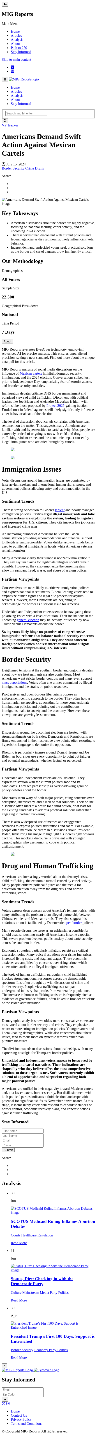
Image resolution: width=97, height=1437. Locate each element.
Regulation (45, 1235)
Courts (15, 1235)
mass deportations (14, 682)
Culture (16, 1292)
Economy (41, 1350)
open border (73, 923)
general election (28, 620)
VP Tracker (10, 125)
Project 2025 (55, 405)
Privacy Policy (21, 1419)
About (15, 44)
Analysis (17, 39)
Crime (29, 168)
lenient (60, 510)
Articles (16, 35)
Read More (19, 1243)
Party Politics (59, 1292)
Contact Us (19, 1415)
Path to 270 (19, 48)
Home (15, 31)
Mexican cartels (31, 373)
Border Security (13, 168)
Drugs (39, 168)
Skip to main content (16, 59)
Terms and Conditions (26, 1423)
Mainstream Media (35, 1292)
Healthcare (29, 1235)
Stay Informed (21, 52)
